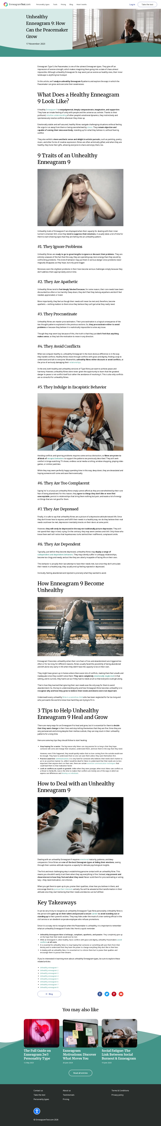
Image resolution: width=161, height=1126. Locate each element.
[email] (121, 994)
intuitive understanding (56, 115)
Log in (132, 4)
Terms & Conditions (120, 1090)
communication (62, 759)
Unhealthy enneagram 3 (49, 973)
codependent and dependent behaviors (55, 554)
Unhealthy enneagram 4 (49, 976)
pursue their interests (63, 889)
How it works (81, 4)
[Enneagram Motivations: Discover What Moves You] (80, 1033)
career (95, 913)
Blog (71, 4)
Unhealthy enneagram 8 (49, 987)
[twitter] (107, 994)
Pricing (63, 4)
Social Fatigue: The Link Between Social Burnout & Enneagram (119, 1054)
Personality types (43, 4)
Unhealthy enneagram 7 (49, 984)
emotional (84, 859)
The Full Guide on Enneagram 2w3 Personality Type (37, 1054)
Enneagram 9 (51, 109)
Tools (55, 4)
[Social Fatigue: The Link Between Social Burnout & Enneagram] (119, 1033)
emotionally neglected (104, 676)
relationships (75, 362)
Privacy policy (117, 1095)
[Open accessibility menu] (37, 1111)
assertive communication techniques (101, 763)
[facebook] (100, 994)
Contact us (38, 1090)
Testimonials (68, 1095)
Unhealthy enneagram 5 (49, 979)
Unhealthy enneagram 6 (49, 982)
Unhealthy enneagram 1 (49, 967)
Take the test (147, 4)
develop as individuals (70, 773)
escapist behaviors (55, 458)
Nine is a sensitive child (72, 697)
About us (67, 1090)
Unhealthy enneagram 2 (49, 970)
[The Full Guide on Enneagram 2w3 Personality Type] (41, 1033)
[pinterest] (114, 994)
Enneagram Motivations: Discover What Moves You (79, 1054)
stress (89, 127)
